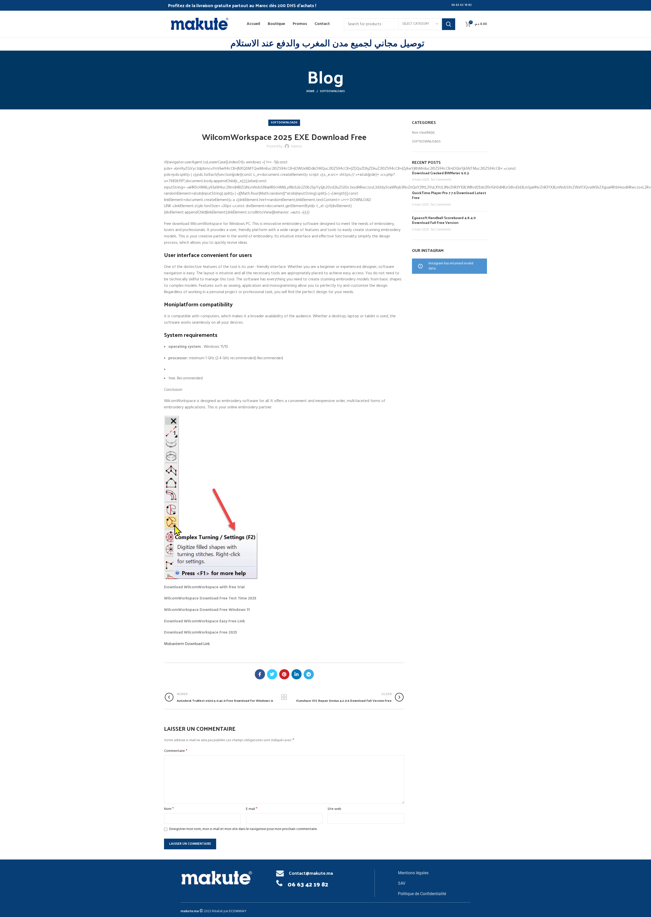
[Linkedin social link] (296, 674)
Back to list (284, 697)
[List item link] (434, 873)
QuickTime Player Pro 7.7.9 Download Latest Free (449, 195)
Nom (169, 809)
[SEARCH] (448, 24)
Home (310, 91)
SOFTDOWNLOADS (332, 91)
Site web (334, 809)
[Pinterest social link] (284, 674)
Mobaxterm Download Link (187, 644)
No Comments (441, 179)
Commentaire (175, 751)
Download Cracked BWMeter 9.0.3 (440, 173)
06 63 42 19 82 (461, 5)
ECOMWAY (237, 911)
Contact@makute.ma (311, 873)
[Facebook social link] (260, 674)
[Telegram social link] (309, 674)
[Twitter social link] (272, 674)
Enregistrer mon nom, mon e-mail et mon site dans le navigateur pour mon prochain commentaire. (243, 829)
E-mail (252, 809)
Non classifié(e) (423, 132)
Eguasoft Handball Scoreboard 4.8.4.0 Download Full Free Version (444, 220)
